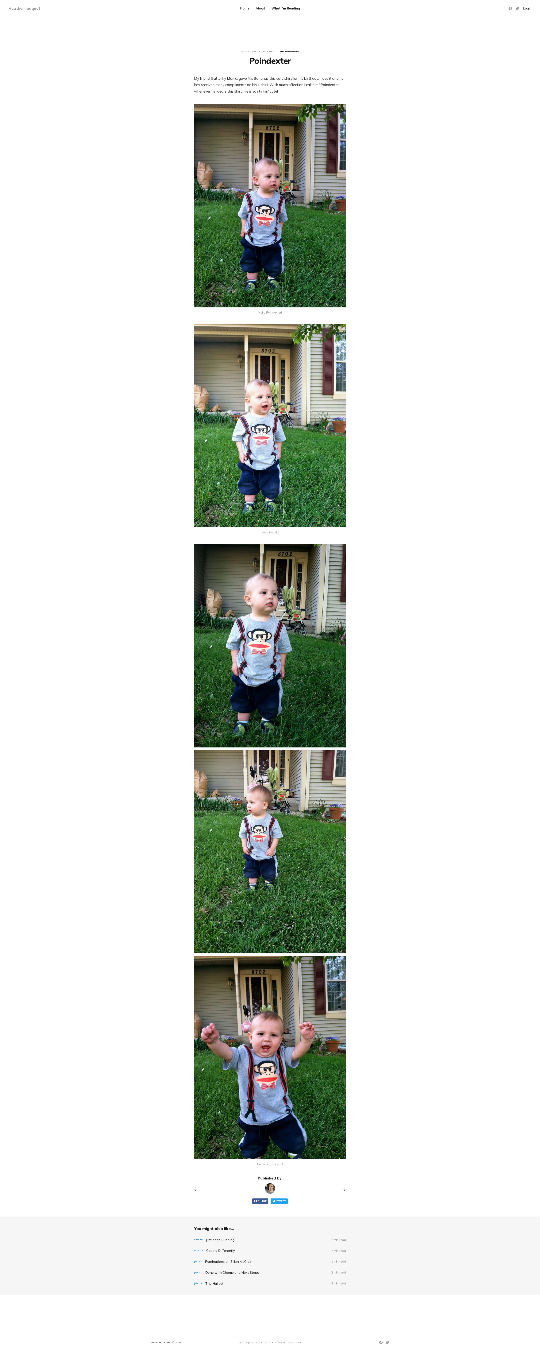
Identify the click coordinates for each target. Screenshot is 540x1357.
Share (262, 1201)
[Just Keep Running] (270, 1239)
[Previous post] (197, 1190)
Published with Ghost (288, 1342)
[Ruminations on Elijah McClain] (270, 1261)
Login (527, 8)
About (260, 8)
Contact (266, 1342)
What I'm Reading (285, 8)
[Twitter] (517, 8)
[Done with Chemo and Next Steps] (270, 1272)
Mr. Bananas (289, 51)
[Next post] (343, 1190)
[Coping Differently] (270, 1250)
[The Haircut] (270, 1283)
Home (244, 8)
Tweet (281, 1201)
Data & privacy (248, 1342)
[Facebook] (510, 8)
